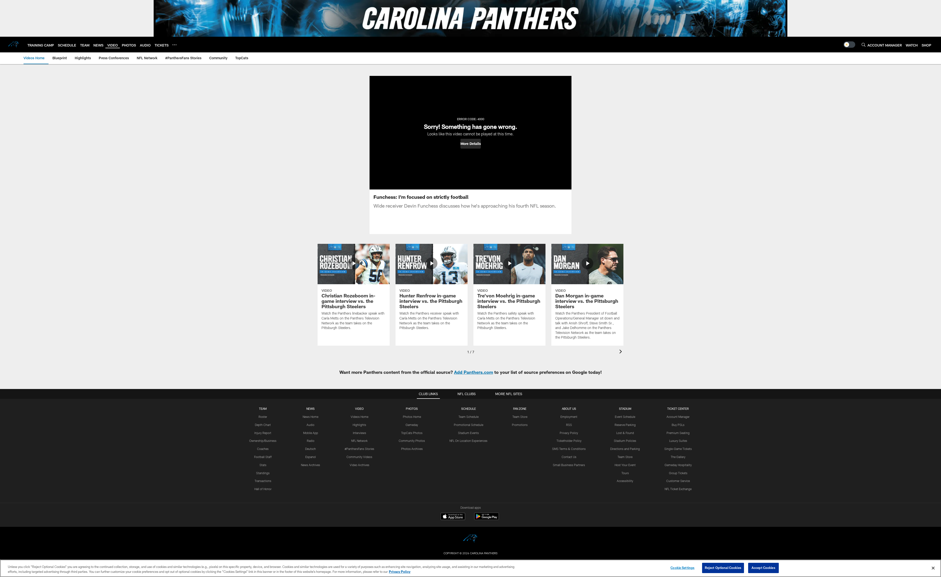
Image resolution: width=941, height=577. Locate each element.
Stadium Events (468, 433)
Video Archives (359, 465)
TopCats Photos (411, 433)
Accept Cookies (763, 568)
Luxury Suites (678, 440)
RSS (569, 424)
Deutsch (310, 448)
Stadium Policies (625, 440)
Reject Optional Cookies (723, 568)
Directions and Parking (625, 448)
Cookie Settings (682, 568)
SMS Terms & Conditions (569, 448)
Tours (625, 473)
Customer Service (678, 481)
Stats (263, 465)
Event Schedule (625, 416)
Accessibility (625, 481)
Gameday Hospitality (678, 465)
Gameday (412, 424)
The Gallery (678, 457)
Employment (568, 416)
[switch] (849, 44)
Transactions (263, 481)
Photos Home (412, 416)
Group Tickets (678, 473)
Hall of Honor (263, 489)
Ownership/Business (262, 440)
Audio (310, 424)
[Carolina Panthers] (470, 539)
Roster (263, 416)
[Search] (864, 44)
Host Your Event (625, 465)
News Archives (310, 465)
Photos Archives (412, 448)
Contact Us (569, 457)
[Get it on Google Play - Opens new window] (486, 519)
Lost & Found (625, 433)
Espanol (310, 457)
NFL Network (359, 440)
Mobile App (310, 433)
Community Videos (359, 457)
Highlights (359, 424)
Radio (310, 440)
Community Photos (412, 440)
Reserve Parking (625, 424)
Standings (263, 473)
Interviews (359, 433)
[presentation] (621, 352)
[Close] (933, 568)
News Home (310, 416)
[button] (470, 144)
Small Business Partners (569, 465)
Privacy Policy (569, 433)
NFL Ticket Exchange (678, 489)
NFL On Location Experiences (468, 440)
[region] (470, 568)
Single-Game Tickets (678, 448)
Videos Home (359, 416)
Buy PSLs (678, 424)
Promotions (520, 424)
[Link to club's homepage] (14, 44)
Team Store (519, 416)
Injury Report (262, 433)
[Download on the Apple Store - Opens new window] (453, 517)
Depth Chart (263, 424)
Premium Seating (678, 433)
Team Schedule (468, 416)
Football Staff (263, 457)
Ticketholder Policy (569, 440)
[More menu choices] (174, 45)
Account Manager (678, 416)
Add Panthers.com (473, 372)
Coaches (263, 448)
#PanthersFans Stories (359, 448)
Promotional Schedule (468, 424)
